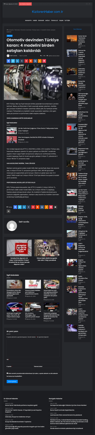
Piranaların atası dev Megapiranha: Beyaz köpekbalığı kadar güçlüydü (14, 293)
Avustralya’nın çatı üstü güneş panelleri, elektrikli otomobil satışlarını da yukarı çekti (51, 293)
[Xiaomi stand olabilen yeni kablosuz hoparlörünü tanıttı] (33, 284)
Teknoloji (54, 20)
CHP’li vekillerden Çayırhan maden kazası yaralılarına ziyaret (83, 314)
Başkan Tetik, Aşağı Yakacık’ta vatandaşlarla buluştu (83, 220)
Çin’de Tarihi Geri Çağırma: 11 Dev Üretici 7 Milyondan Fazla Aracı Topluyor (83, 195)
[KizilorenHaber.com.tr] (47, 11)
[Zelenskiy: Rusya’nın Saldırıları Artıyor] (72, 71)
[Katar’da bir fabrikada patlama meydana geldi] (72, 38)
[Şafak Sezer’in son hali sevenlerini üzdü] (72, 163)
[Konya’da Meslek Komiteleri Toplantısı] (72, 83)
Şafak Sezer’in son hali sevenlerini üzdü (83, 164)
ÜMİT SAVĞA (13, 55)
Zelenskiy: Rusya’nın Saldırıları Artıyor (43, 4)
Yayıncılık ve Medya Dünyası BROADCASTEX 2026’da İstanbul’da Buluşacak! (51, 315)
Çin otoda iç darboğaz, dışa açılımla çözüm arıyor (32, 315)
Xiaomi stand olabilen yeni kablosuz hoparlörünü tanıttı (32, 292)
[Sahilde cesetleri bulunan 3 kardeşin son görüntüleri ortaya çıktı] (72, 327)
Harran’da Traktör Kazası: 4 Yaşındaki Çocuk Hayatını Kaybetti (81, 56)
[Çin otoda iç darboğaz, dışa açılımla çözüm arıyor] (33, 307)
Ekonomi (41, 20)
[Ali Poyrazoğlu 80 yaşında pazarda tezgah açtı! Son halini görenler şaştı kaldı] (72, 96)
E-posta (9, 366)
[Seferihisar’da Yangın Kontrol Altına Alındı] (72, 114)
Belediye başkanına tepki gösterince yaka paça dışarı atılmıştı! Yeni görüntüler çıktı (83, 294)
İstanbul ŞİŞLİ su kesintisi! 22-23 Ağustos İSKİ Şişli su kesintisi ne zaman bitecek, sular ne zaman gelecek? (83, 133)
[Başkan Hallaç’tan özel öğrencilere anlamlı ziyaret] (72, 262)
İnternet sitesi (38, 366)
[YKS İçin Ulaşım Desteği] (72, 208)
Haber (35, 20)
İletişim (67, 20)
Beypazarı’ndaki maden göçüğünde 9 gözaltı (83, 151)
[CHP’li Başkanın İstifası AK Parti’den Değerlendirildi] (72, 246)
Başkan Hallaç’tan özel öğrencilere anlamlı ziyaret (82, 265)
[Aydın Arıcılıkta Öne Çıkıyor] (72, 278)
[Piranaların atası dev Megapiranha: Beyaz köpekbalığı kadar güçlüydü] (14, 284)
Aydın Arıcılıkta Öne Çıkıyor (83, 278)
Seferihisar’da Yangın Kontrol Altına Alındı (83, 115)
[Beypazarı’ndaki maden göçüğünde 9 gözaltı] (72, 151)
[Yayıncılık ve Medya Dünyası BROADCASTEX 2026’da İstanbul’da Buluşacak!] (51, 307)
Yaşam (61, 20)
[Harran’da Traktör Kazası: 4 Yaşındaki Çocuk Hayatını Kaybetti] (72, 53)
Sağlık (47, 20)
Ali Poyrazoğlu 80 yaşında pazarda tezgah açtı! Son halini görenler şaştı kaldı (83, 99)
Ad (8, 359)
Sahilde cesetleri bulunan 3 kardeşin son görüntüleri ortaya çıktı (82, 330)
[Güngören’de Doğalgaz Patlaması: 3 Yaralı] (72, 233)
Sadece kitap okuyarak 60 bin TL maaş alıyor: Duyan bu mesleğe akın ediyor (82, 178)
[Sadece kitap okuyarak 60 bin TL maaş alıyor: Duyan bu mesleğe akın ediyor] (72, 176)
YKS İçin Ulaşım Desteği (81, 208)
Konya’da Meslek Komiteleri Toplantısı (81, 84)
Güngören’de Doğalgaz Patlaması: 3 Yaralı (82, 234)
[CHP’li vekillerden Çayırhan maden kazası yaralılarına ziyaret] (72, 311)
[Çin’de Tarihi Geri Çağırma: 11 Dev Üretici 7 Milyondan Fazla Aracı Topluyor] (12, 130)
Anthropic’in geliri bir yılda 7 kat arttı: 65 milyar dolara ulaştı (14, 315)
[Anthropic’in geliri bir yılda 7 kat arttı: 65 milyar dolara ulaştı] (14, 307)
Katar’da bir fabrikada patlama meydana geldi (82, 40)
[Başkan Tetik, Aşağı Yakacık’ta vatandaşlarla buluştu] (72, 219)
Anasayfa (28, 20)
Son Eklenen (77, 29)
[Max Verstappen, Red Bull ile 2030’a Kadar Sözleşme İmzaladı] (12, 139)
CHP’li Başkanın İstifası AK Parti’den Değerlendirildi (83, 248)
